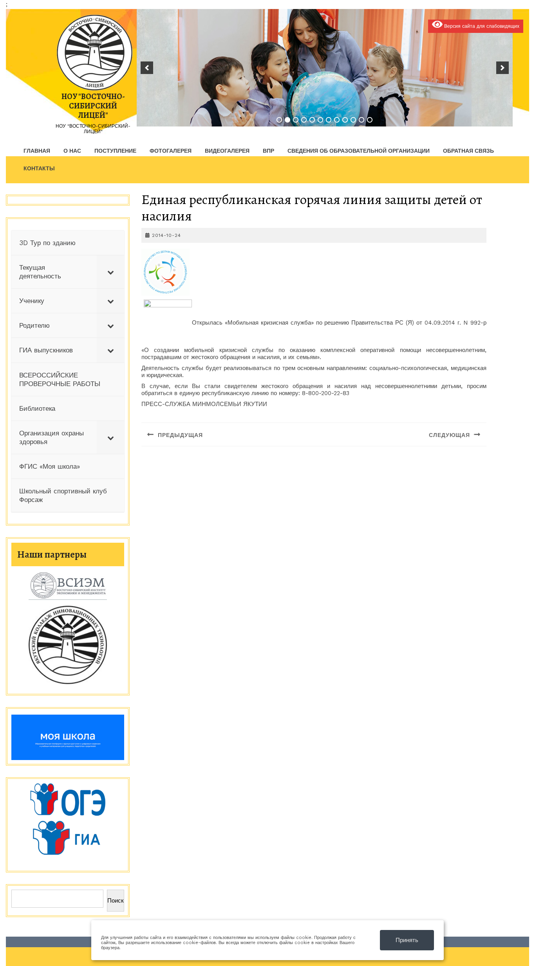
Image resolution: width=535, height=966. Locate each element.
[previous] (147, 67)
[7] (328, 120)
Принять (407, 940)
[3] (295, 120)
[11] (361, 120)
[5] (312, 120)
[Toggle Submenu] (110, 271)
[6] (320, 120)
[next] (502, 67)
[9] (345, 120)
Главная (36, 151)
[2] (287, 120)
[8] (337, 120)
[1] (279, 120)
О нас (72, 151)
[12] (369, 120)
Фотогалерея (171, 151)
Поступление (115, 151)
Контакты (39, 168)
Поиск (115, 900)
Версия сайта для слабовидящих (481, 26)
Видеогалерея (227, 151)
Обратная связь (468, 151)
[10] (353, 120)
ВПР (268, 151)
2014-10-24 (166, 235)
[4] (304, 120)
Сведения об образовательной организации (358, 151)
